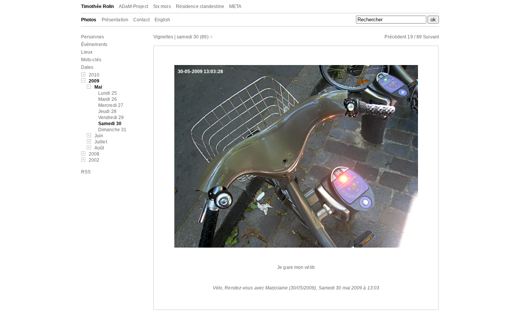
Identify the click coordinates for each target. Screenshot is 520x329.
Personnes (92, 37)
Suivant (431, 37)
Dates (87, 67)
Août (99, 148)
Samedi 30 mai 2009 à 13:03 (349, 288)
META (235, 6)
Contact (141, 19)
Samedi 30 (109, 123)
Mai (98, 87)
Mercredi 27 (110, 105)
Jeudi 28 (107, 111)
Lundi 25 (107, 93)
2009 (94, 81)
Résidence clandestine (200, 6)
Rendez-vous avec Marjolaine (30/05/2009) (270, 288)
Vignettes (163, 37)
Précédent (395, 37)
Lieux (87, 52)
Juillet (100, 142)
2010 (94, 75)
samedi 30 (188, 37)
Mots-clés (91, 59)
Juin (98, 135)
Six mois (162, 6)
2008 (94, 154)
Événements (94, 44)
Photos (89, 19)
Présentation (115, 19)
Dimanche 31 (112, 129)
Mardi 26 (107, 99)
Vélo (217, 288)
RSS (86, 172)
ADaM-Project (133, 6)
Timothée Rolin (97, 6)
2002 (94, 160)
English (163, 19)
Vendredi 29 (111, 117)
